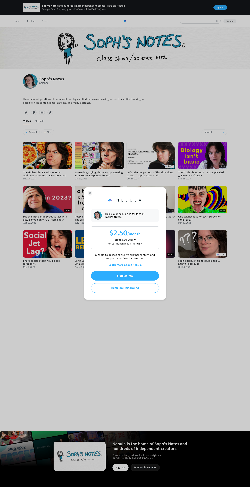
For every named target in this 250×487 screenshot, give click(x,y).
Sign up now (125, 275)
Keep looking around (125, 288)
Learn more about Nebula (125, 264)
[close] (90, 193)
